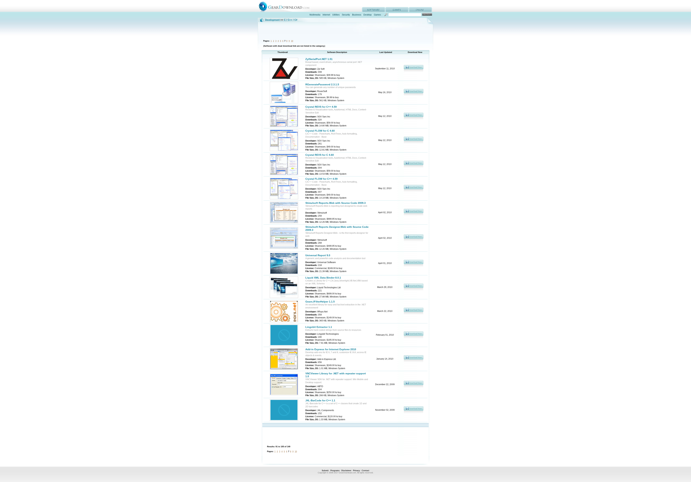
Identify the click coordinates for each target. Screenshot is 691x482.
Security (346, 15)
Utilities (336, 15)
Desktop (367, 15)
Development (272, 20)
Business (356, 15)
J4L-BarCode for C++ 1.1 (320, 400)
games (396, 9)
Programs (335, 470)
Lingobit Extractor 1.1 (318, 327)
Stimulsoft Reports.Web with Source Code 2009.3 (335, 202)
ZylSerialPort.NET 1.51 (319, 59)
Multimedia (315, 15)
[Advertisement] (345, 30)
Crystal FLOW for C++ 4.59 (321, 178)
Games (377, 15)
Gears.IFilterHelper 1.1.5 (320, 301)
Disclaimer (346, 470)
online (420, 9)
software (373, 9)
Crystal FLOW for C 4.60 (320, 130)
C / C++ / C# (290, 20)
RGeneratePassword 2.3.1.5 (322, 84)
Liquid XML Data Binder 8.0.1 (323, 277)
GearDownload (287, 6)
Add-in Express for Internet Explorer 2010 (330, 349)
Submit (325, 470)
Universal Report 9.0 (317, 255)
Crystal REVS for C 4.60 (319, 154)
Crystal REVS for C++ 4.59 (321, 106)
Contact (365, 470)
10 (292, 41)
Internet (326, 15)
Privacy (356, 470)
